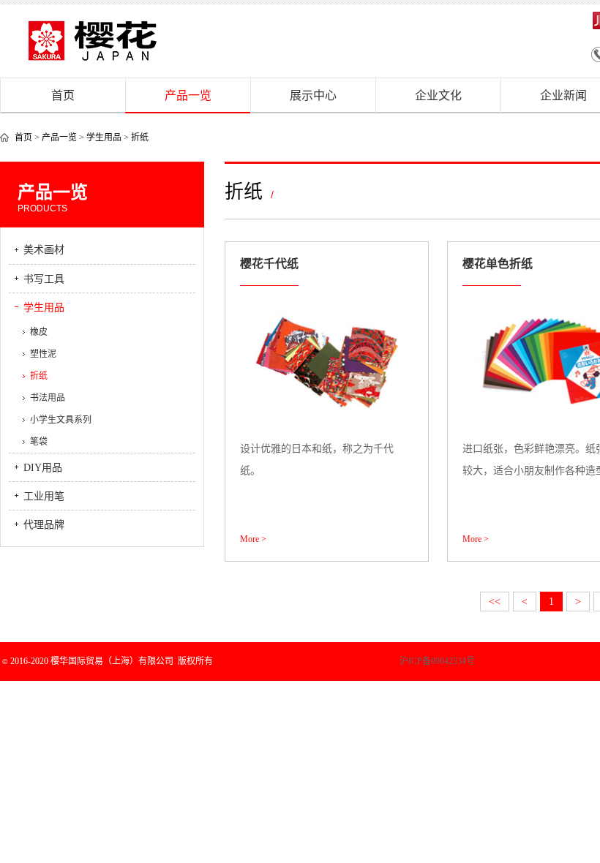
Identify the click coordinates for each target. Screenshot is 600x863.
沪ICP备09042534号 (385, 661)
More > (253, 539)
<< (494, 601)
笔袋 (39, 442)
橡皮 (39, 332)
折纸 (140, 137)
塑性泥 (43, 354)
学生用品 (103, 137)
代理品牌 (43, 524)
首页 (63, 95)
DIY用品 (42, 467)
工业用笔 (43, 496)
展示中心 (313, 95)
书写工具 (43, 279)
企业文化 (438, 95)
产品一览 (188, 95)
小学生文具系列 (60, 420)
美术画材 (43, 249)
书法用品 (47, 398)
